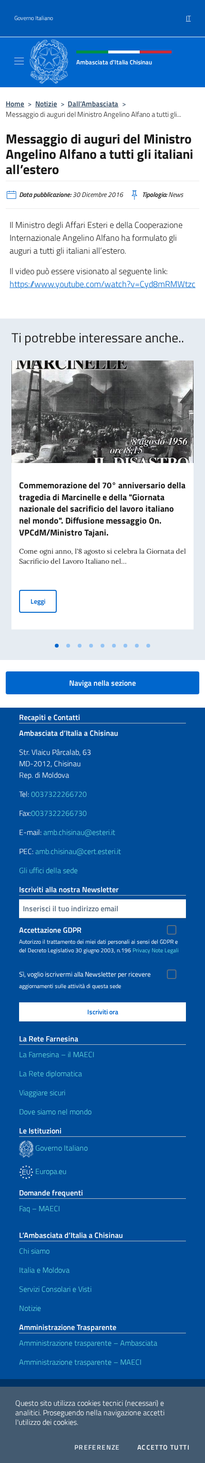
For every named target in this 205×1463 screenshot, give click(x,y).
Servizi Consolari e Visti (55, 1289)
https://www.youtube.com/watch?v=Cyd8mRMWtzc (102, 284)
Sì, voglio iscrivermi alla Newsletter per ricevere (85, 974)
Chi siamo (34, 1251)
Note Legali (165, 950)
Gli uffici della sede (48, 870)
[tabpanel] (102, 499)
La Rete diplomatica (50, 1073)
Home (15, 103)
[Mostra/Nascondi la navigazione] (19, 61)
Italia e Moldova (44, 1270)
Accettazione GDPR (50, 930)
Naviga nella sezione (102, 683)
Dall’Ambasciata (93, 103)
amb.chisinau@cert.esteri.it (78, 851)
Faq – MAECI (39, 1208)
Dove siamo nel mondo (55, 1111)
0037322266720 (59, 794)
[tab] (57, 646)
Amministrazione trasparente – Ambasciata (88, 1343)
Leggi (44, 601)
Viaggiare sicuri (42, 1092)
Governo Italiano (33, 18)
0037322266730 (59, 813)
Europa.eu (49, 1171)
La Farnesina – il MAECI (56, 1054)
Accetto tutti (163, 1447)
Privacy (141, 950)
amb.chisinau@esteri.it (79, 832)
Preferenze (97, 1447)
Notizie (46, 103)
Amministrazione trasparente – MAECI (80, 1362)
